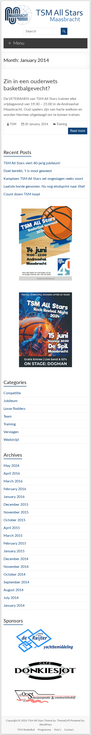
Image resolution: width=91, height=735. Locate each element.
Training (62, 124)
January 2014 (14, 605)
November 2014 (16, 567)
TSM (13, 124)
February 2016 (15, 489)
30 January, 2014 (36, 124)
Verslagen (11, 432)
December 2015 (16, 504)
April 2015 (12, 528)
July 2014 (11, 598)
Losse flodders (14, 408)
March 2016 (13, 481)
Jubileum (10, 401)
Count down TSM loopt (22, 194)
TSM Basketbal (26, 729)
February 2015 (15, 543)
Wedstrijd (11, 440)
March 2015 (13, 535)
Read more (77, 131)
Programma (44, 729)
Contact (69, 729)
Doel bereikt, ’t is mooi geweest (28, 171)
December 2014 (16, 559)
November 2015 (16, 512)
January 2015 (14, 551)
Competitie (12, 393)
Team (7, 416)
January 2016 (14, 497)
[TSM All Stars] (43, 6)
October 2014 (14, 574)
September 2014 (16, 582)
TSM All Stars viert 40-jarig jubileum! (32, 163)
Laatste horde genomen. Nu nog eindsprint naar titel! (44, 186)
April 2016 (12, 473)
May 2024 (11, 466)
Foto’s (57, 729)
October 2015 (14, 520)
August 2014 (13, 590)
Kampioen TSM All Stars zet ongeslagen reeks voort (43, 178)
